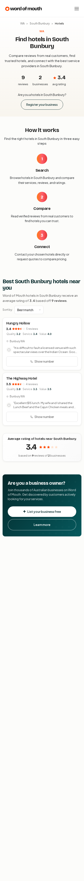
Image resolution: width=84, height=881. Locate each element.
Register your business (42, 104)
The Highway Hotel (21, 378)
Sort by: (8, 309)
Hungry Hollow (18, 323)
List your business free (44, 511)
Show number (44, 361)
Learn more (42, 525)
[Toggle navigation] (77, 8)
